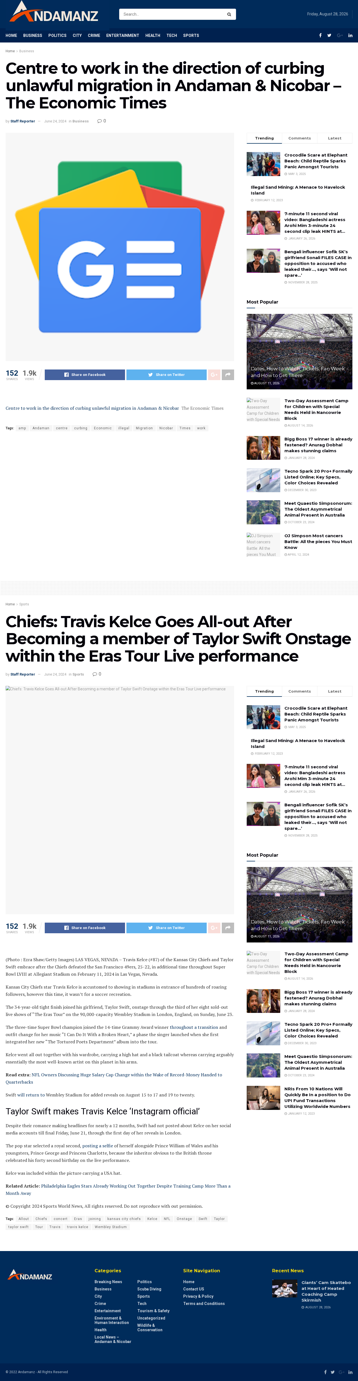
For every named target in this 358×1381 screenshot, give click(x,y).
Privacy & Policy (198, 1296)
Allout (23, 1219)
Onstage (184, 1219)
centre (62, 428)
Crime (94, 35)
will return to (31, 1095)
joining (95, 1219)
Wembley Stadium (111, 1227)
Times (185, 428)
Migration (144, 428)
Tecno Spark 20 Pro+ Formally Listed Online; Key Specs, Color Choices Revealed (318, 476)
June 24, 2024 (55, 121)
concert (61, 1219)
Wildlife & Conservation (149, 1327)
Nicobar (166, 428)
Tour (39, 1227)
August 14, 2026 (300, 425)
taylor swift (18, 1227)
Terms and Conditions (204, 1303)
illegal (123, 428)
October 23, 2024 (300, 522)
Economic (103, 428)
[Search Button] (230, 14)
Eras (78, 1219)
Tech (171, 35)
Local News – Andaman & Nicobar (113, 1339)
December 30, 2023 (301, 490)
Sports (191, 35)
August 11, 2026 (266, 383)
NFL (167, 1219)
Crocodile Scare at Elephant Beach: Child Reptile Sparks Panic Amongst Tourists (315, 160)
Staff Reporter (22, 121)
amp (22, 428)
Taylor (219, 1219)
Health (152, 35)
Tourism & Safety (153, 1311)
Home (11, 35)
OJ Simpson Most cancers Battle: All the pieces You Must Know (318, 541)
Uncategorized (151, 1318)
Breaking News (108, 1282)
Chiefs (41, 1219)
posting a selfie (97, 1146)
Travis (55, 1227)
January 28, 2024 (301, 458)
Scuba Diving (149, 1289)
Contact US (193, 1289)
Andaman (41, 428)
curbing (81, 428)
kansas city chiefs (124, 1219)
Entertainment (122, 35)
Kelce (152, 1219)
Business (32, 35)
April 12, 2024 (298, 554)
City (77, 35)
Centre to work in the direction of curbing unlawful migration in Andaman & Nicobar (92, 408)
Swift (203, 1219)
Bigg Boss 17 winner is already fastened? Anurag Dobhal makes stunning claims (318, 444)
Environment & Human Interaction (112, 1320)
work (201, 428)
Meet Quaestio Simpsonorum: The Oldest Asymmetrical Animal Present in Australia (318, 509)
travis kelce (77, 1227)
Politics (57, 35)
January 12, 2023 (301, 1113)
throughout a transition (194, 1027)
